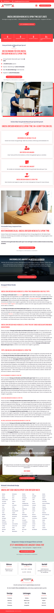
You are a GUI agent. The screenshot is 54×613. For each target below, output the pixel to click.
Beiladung (26, 598)
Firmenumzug (9, 605)
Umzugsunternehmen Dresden (10, 611)
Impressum (44, 603)
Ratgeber (43, 600)
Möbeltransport (26, 600)
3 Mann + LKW (26, 603)
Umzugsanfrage (44, 598)
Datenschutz (44, 605)
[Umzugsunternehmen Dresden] (7, 5)
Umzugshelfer (26, 605)
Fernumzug (10, 603)
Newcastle (19, 295)
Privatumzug (9, 598)
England (13, 303)
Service (11, 314)
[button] (36, 5)
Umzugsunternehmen (34, 298)
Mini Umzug (10, 600)
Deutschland (4, 303)
